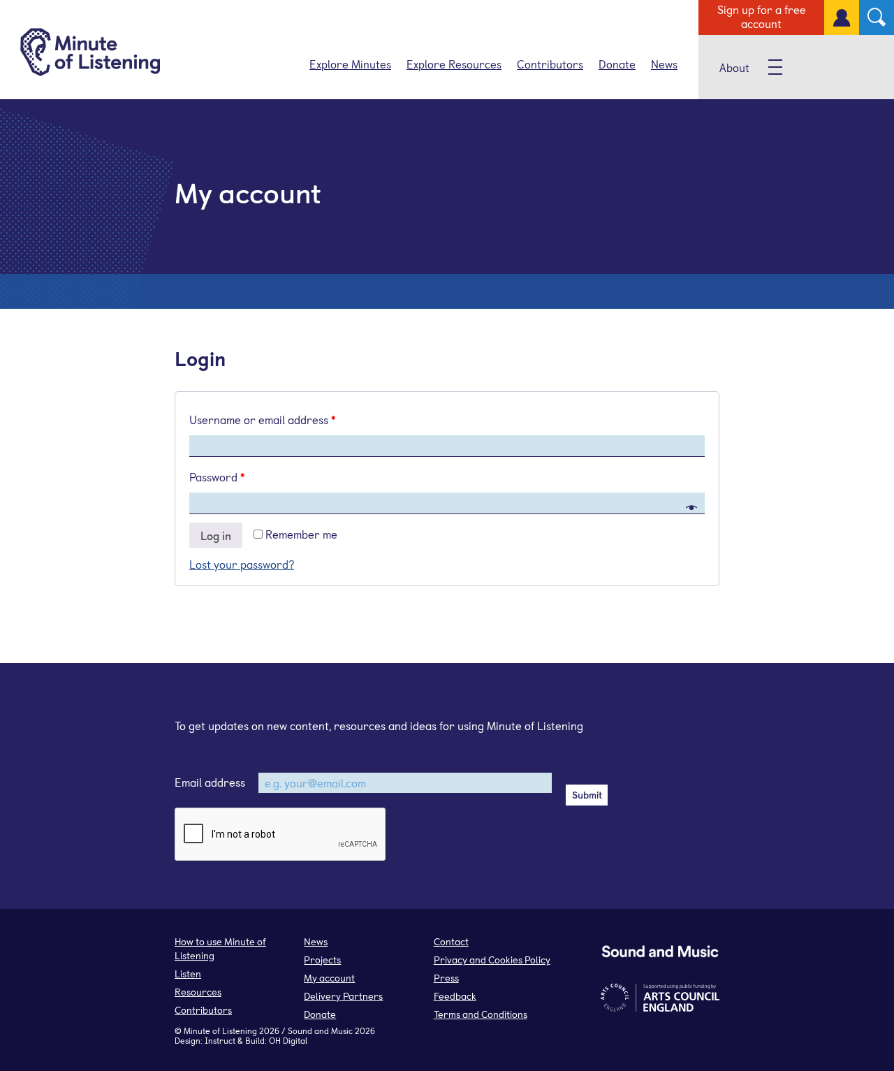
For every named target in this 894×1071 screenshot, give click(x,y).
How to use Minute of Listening (220, 948)
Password (216, 476)
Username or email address (262, 419)
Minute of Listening (220, 1030)
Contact (451, 941)
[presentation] (281, 835)
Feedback (455, 996)
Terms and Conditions (480, 1014)
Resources (198, 991)
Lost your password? (241, 563)
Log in (215, 535)
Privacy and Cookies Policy (492, 959)
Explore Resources (453, 64)
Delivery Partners (343, 996)
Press (446, 977)
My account (329, 977)
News (664, 64)
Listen (188, 973)
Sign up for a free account (761, 16)
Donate (617, 64)
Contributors (550, 64)
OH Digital (288, 1040)
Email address (210, 781)
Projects (322, 959)
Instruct (220, 1040)
